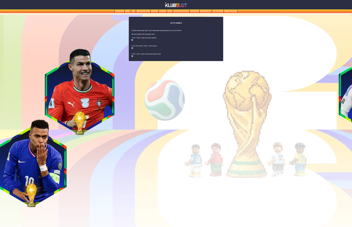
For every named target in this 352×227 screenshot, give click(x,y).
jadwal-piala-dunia (230, 11)
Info (133, 11)
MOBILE (127, 11)
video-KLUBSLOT (205, 11)
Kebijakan (154, 11)
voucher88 (162, 11)
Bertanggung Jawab (143, 11)
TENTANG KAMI (119, 11)
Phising (169, 11)
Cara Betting (194, 11)
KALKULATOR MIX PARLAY (181, 11)
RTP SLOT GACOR (217, 11)
